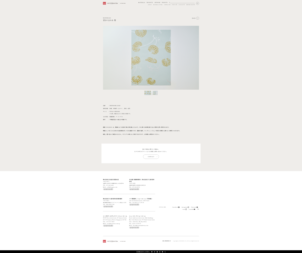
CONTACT (166, 4)
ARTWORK (157, 2)
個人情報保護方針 (167, 241)
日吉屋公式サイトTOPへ (143, 251)
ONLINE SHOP (190, 4)
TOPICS (174, 4)
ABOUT (150, 4)
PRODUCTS (150, 2)
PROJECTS (165, 2)
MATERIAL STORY (157, 4)
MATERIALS (141, 2)
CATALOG (181, 4)
